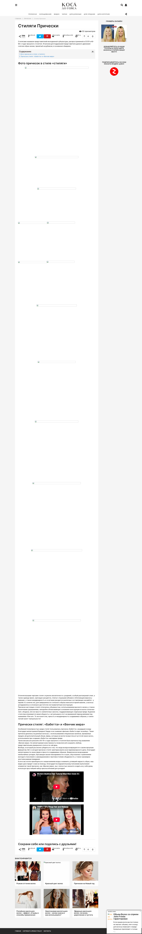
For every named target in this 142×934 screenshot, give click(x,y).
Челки (64, 14)
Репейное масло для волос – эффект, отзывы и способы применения (28, 913)
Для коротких (104, 14)
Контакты (47, 931)
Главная (18, 931)
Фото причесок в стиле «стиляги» (32, 54)
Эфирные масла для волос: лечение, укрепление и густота (83, 913)
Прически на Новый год (84, 883)
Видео (57, 14)
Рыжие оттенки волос (26, 883)
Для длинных (75, 14)
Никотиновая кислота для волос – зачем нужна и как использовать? (56, 913)
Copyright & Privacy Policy (32, 931)
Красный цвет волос (54, 883)
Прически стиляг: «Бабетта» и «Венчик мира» (37, 56)
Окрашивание (45, 14)
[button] (16, 5)
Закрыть (140, 911)
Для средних (89, 14)
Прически (32, 14)
